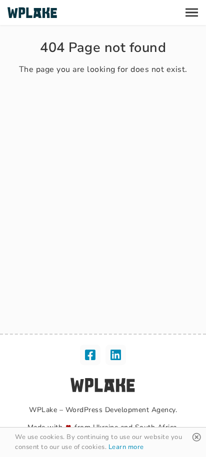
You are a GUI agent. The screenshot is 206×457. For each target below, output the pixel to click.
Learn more (126, 447)
